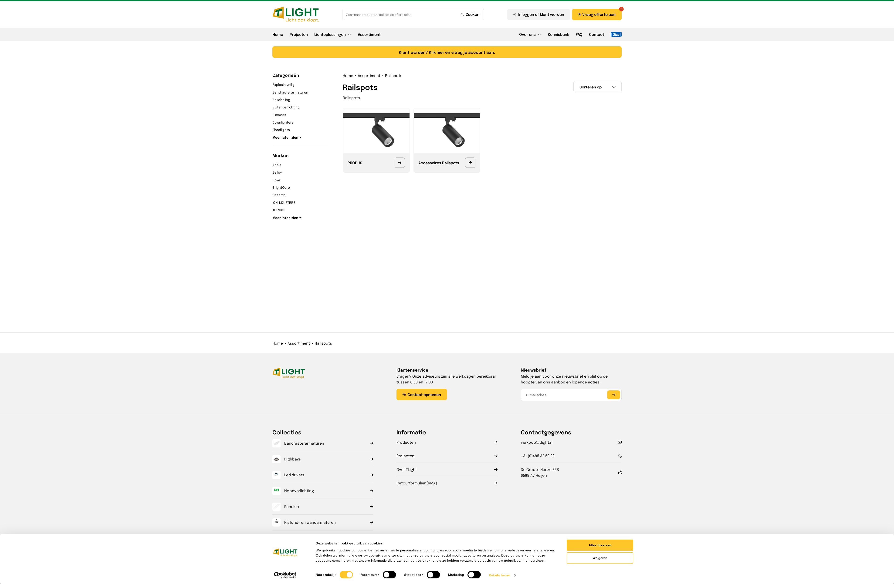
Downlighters (283, 122)
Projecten (299, 34)
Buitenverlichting (286, 107)
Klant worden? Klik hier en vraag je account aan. (447, 52)
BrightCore (281, 187)
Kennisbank (558, 34)
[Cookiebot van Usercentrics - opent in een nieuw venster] (285, 575)
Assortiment (369, 34)
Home (277, 34)
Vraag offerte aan (599, 14)
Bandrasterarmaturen (290, 92)
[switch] (389, 574)
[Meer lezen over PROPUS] (400, 163)
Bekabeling (281, 99)
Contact (596, 34)
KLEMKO (278, 210)
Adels (276, 165)
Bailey (277, 172)
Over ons (527, 34)
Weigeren (600, 558)
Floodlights (281, 130)
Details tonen (499, 575)
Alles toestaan (600, 545)
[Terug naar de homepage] (295, 14)
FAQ (579, 34)
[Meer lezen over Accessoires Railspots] (470, 163)
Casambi (279, 195)
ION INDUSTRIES (283, 202)
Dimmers (279, 115)
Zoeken (472, 14)
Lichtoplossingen (330, 34)
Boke (276, 180)
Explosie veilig (283, 84)
